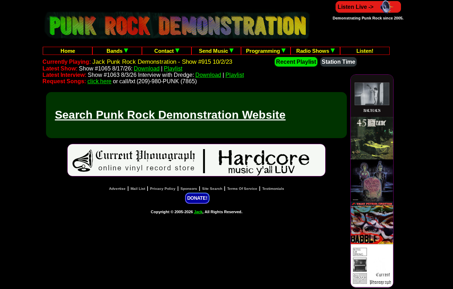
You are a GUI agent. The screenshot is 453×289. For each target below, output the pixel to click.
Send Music (214, 51)
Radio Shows (313, 51)
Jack (198, 212)
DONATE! (197, 198)
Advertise (117, 189)
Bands (115, 51)
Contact (164, 51)
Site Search (212, 189)
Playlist (173, 69)
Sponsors (188, 189)
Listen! (364, 51)
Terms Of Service (242, 189)
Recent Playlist (296, 62)
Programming (263, 51)
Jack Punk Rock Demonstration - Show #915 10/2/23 (162, 61)
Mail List (138, 189)
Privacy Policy (163, 189)
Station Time (338, 62)
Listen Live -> (355, 7)
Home (68, 51)
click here (99, 81)
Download (147, 69)
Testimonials (273, 189)
